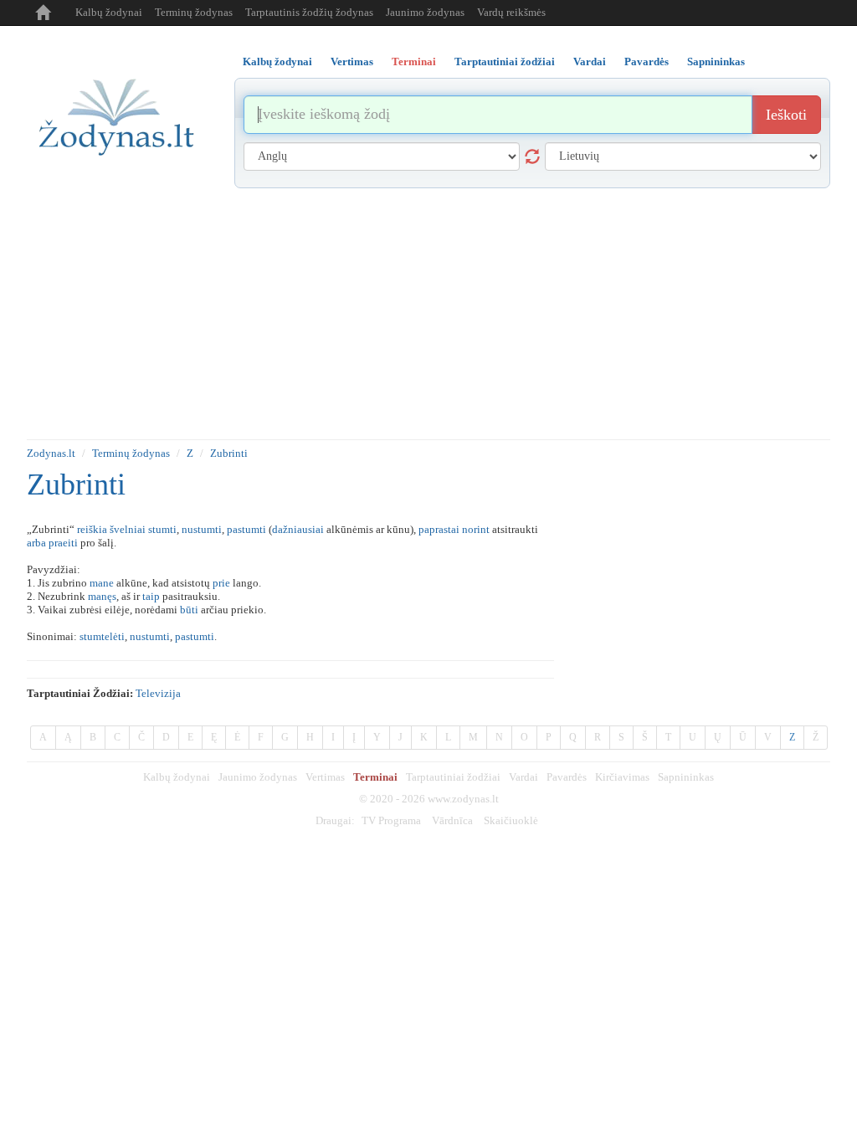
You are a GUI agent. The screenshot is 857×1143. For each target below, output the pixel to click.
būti (189, 609)
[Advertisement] (428, 314)
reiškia (92, 529)
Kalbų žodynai (108, 12)
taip (151, 596)
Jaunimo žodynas (425, 12)
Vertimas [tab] (352, 61)
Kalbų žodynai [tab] (277, 61)
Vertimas (325, 777)
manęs (102, 596)
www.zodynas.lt (463, 798)
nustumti (202, 529)
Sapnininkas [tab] (716, 61)
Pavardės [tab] (646, 61)
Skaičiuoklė (511, 820)
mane (102, 583)
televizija (158, 693)
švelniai (128, 529)
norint (476, 529)
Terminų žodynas (194, 12)
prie (221, 583)
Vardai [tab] (589, 61)
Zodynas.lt (51, 453)
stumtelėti (102, 636)
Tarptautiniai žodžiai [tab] (504, 61)
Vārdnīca (452, 820)
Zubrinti (229, 453)
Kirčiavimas (622, 777)
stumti (162, 529)
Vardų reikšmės (511, 12)
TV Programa (391, 820)
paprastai (438, 529)
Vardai (523, 777)
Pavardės (567, 777)
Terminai (375, 777)
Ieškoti (786, 114)
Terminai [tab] (414, 61)
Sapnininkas (686, 777)
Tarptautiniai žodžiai (453, 777)
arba (36, 542)
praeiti (63, 542)
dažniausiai (298, 529)
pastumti (246, 529)
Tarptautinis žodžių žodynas (309, 12)
